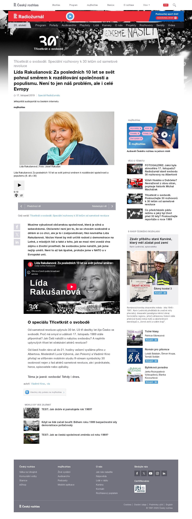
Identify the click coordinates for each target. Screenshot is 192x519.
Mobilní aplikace (66, 484)
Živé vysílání (135, 139)
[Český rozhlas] (26, 5)
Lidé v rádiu (102, 480)
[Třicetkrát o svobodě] (96, 42)
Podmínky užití (156, 505)
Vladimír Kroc (38, 383)
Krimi (147, 128)
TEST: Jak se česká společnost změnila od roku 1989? (75, 434)
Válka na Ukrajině (28, 472)
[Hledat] (174, 5)
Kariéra (99, 484)
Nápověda (101, 476)
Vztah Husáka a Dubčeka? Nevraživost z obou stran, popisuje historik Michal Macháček (161, 185)
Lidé (96, 25)
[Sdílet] (21, 196)
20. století (20, 25)
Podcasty (63, 480)
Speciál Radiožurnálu (49, 95)
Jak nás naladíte (104, 472)
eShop (22, 484)
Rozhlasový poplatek (107, 493)
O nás (119, 25)
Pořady (53, 25)
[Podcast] (16, 196)
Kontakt (100, 489)
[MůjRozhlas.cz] (19, 107)
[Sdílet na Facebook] (17, 227)
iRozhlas (56, 5)
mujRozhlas (92, 5)
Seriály (160, 25)
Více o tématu (136, 161)
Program (73, 5)
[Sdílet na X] (17, 234)
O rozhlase (129, 5)
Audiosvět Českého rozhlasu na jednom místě (148, 151)
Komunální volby (28, 476)
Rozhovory (146, 25)
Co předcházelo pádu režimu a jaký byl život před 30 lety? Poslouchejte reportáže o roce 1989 (161, 215)
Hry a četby (134, 128)
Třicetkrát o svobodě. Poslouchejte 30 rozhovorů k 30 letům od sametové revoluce (161, 200)
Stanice (110, 5)
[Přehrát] (19, 185)
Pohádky (133, 133)
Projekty (131, 25)
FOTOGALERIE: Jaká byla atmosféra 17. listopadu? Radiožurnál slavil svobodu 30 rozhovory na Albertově (161, 170)
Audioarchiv (69, 25)
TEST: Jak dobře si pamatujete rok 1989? (67, 409)
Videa (171, 25)
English (169, 505)
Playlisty (85, 25)
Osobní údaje (140, 505)
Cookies (127, 505)
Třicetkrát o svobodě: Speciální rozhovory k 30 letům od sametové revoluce (69, 215)
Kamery (107, 25)
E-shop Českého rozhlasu (144, 231)
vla (48, 383)
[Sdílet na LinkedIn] (17, 242)
